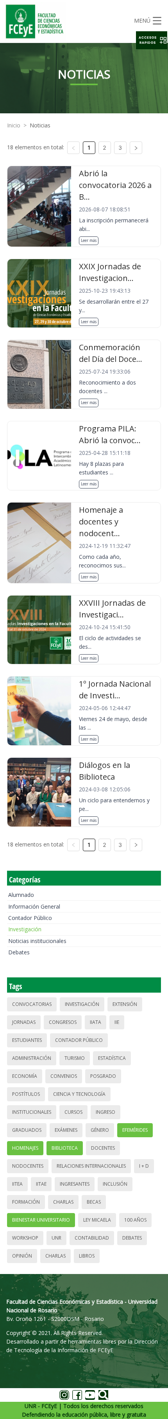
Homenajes (25, 1148)
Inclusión (115, 1184)
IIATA (95, 1022)
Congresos (63, 1022)
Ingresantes (74, 1184)
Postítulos (26, 1094)
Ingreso (105, 1112)
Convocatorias (32, 1004)
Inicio (13, 125)
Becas (94, 1202)
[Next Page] (136, 147)
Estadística (112, 1058)
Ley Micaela (97, 1220)
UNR (56, 1238)
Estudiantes (27, 1040)
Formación (26, 1202)
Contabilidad (92, 1238)
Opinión (22, 1256)
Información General (34, 906)
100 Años (135, 1220)
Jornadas (24, 1022)
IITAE (41, 1184)
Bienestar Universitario (41, 1220)
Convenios (63, 1076)
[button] (151, 40)
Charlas (63, 1202)
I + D (144, 1166)
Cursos (73, 1112)
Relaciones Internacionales (91, 1166)
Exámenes (66, 1130)
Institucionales (31, 1112)
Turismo (74, 1058)
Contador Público (30, 918)
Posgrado (103, 1076)
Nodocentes (27, 1166)
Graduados (26, 1130)
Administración (31, 1058)
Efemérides (135, 1130)
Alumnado (21, 894)
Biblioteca (65, 1148)
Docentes (103, 1148)
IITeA (17, 1184)
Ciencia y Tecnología (79, 1094)
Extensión (125, 1004)
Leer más (89, 240)
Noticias (40, 125)
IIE (116, 1022)
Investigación (24, 929)
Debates (19, 952)
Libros (87, 1256)
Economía (24, 1076)
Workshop (25, 1238)
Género (100, 1130)
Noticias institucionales (37, 941)
